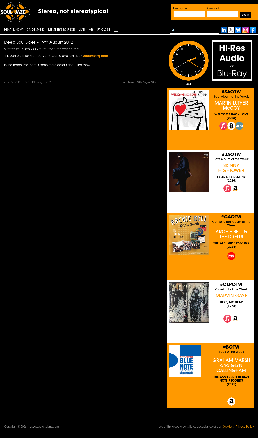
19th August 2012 (52, 48)
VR (91, 29)
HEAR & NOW (13, 29)
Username (180, 8)
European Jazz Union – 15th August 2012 (28, 82)
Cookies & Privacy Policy (238, 426)
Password (212, 8)
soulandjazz (13, 48)
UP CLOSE (103, 29)
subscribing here (95, 56)
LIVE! (82, 29)
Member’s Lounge (61, 29)
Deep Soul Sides (71, 48)
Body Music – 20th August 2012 (139, 82)
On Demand (35, 29)
